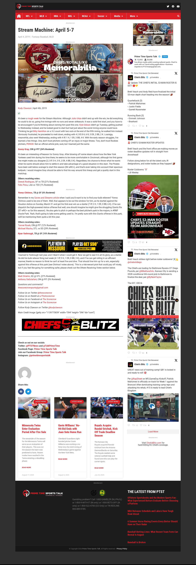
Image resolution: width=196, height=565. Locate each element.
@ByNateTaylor (154, 277)
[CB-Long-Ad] (70, 330)
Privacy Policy (122, 549)
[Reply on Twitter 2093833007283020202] (129, 353)
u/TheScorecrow (47, 296)
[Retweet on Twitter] (132, 73)
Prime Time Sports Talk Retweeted (146, 73)
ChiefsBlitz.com (153, 443)
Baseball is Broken (137, 542)
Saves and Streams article (46, 197)
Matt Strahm (24, 276)
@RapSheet (136, 378)
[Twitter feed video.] (153, 407)
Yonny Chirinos (25, 192)
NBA (56, 16)
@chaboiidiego (135, 262)
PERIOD (30, 144)
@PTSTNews (32, 346)
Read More (26, 467)
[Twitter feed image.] (153, 207)
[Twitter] (168, 6)
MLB (42, 16)
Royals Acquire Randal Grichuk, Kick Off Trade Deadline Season (106, 430)
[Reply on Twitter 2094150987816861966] (129, 242)
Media (117, 16)
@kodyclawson (55, 307)
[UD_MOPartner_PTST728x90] (70, 252)
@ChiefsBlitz (154, 77)
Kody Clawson (24, 108)
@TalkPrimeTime (51, 346)
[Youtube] (178, 6)
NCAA (85, 16)
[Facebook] (173, 6)
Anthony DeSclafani (27, 279)
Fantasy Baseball (40, 37)
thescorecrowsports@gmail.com (33, 287)
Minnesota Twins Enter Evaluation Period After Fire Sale (34, 429)
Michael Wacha (25, 228)
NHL (70, 16)
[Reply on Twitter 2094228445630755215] (129, 126)
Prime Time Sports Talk (45, 349)
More (132, 16)
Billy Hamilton (39, 131)
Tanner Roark (24, 225)
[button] (178, 16)
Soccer (101, 16)
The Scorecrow (49, 299)
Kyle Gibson (85, 125)
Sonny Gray (23, 149)
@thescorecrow (45, 293)
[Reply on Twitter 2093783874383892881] (129, 425)
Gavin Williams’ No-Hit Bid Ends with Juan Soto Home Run (69, 429)
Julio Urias (76, 118)
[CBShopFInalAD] (70, 102)
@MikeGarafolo (146, 271)
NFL (28, 16)
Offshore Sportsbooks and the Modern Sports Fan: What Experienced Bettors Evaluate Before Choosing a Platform (153, 500)
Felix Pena (23, 185)
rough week (33, 118)
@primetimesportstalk (39, 355)
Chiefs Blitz (139, 77)
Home (18, 16)
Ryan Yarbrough (25, 233)
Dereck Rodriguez (26, 181)
